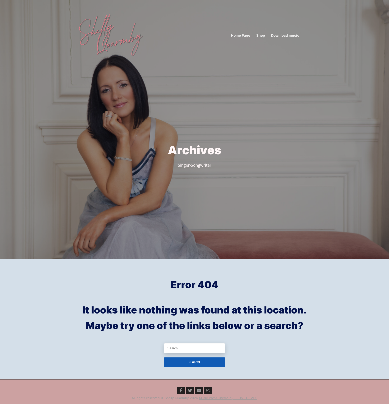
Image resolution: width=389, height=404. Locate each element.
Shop (260, 35)
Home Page (240, 35)
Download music (285, 35)
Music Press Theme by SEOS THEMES (228, 398)
